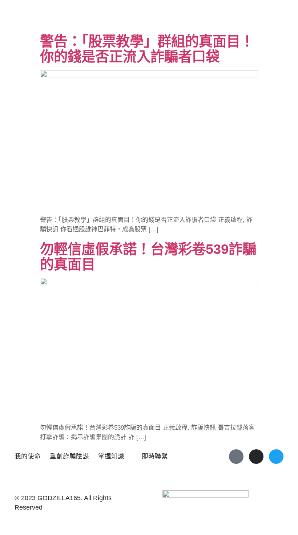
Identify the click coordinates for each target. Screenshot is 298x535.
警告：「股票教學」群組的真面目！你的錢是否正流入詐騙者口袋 (147, 48)
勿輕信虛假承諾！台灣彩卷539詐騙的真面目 (148, 256)
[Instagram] (256, 456)
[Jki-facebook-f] (236, 456)
